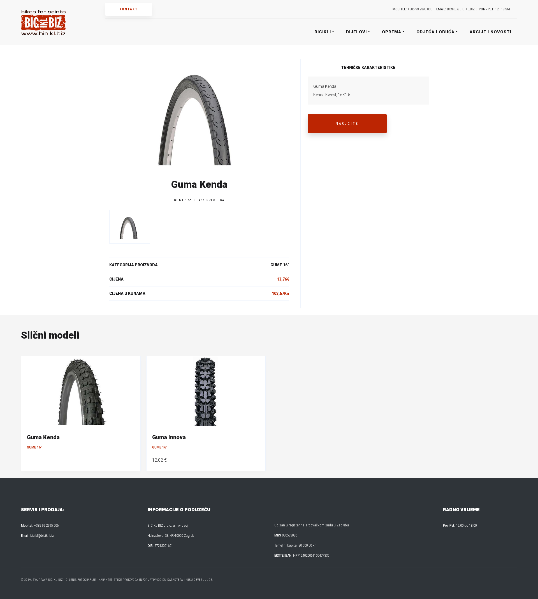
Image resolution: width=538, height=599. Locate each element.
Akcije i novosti (490, 31)
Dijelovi (356, 31)
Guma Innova (169, 437)
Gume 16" (182, 200)
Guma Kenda (43, 437)
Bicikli (322, 31)
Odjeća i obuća (435, 31)
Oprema (391, 31)
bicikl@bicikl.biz (461, 9)
